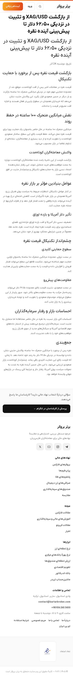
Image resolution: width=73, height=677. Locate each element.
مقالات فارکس (62, 512)
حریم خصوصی (38, 620)
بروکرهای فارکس (61, 464)
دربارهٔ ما (66, 620)
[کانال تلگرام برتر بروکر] (66, 446)
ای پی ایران (64, 626)
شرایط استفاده (21, 620)
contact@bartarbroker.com (54, 602)
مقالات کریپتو (63, 525)
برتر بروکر (63, 6)
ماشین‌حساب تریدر (60, 579)
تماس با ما (53, 620)
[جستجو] (40, 6)
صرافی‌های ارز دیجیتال (58, 483)
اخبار (67, 531)
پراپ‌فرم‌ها (64, 470)
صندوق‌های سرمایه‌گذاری (56, 489)
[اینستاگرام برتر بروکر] (57, 446)
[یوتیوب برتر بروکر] (49, 446)
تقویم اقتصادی (62, 567)
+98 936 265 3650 (60, 607)
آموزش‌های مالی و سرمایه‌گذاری (53, 519)
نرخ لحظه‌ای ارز (62, 548)
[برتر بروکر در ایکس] (40, 446)
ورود (30, 6)
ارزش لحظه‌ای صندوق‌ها (57, 561)
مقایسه (66, 495)
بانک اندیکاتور (63, 573)
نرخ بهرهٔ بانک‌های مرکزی (57, 555)
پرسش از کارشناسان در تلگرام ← (50, 408)
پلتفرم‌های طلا (62, 477)
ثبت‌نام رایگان (13, 6)
